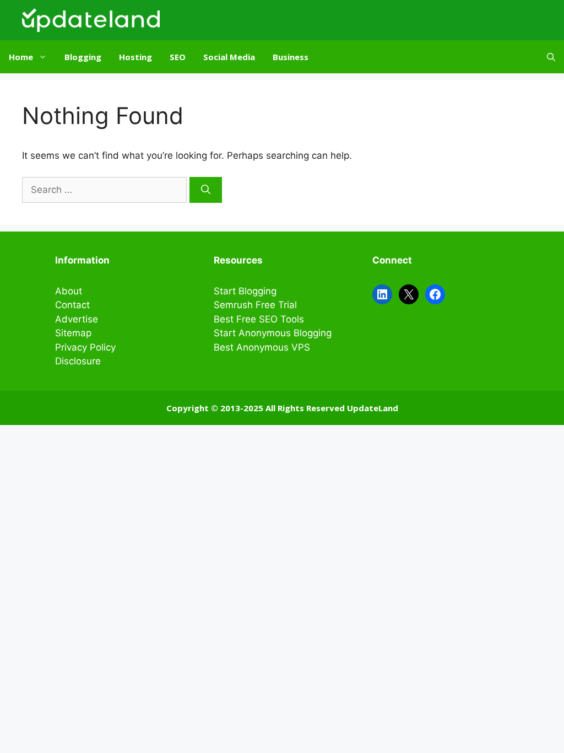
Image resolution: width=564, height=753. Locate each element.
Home (21, 56)
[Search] (205, 190)
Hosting (135, 56)
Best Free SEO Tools (259, 319)
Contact (72, 304)
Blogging (82, 56)
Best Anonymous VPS (262, 347)
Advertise (76, 319)
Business (290, 56)
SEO (178, 56)
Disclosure (78, 361)
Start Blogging (245, 291)
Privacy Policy (85, 347)
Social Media (229, 56)
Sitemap (73, 332)
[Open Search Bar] (551, 56)
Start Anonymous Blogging (273, 332)
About (68, 291)
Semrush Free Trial (255, 304)
